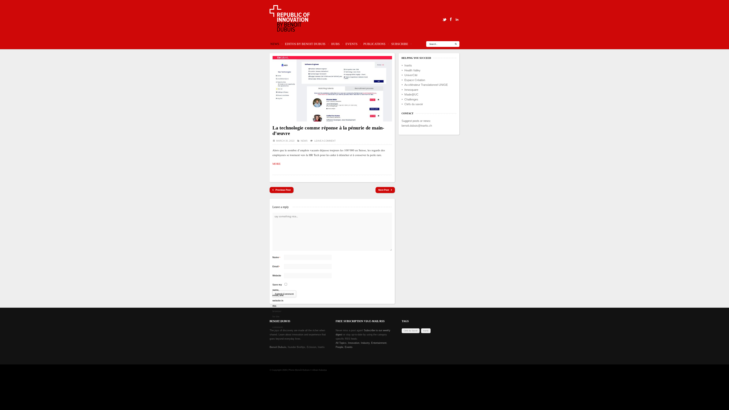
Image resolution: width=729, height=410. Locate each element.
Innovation (353, 342)
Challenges (411, 99)
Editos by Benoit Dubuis (305, 44)
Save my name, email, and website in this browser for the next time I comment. (278, 285)
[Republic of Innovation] (290, 19)
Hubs (335, 44)
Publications (374, 44)
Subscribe (399, 44)
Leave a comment (325, 141)
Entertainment (379, 342)
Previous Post (283, 190)
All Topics (341, 342)
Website (276, 275)
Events (351, 44)
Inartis (408, 65)
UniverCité (410, 75)
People (339, 347)
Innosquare (411, 89)
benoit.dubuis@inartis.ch (417, 125)
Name (276, 257)
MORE (276, 164)
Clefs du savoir (413, 104)
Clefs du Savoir (411, 331)
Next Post (383, 190)
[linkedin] (456, 19)
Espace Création (414, 80)
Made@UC (411, 94)
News (274, 44)
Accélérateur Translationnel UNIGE (426, 84)
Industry (365, 342)
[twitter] (444, 19)
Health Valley (412, 70)
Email (276, 266)
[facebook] (450, 19)
